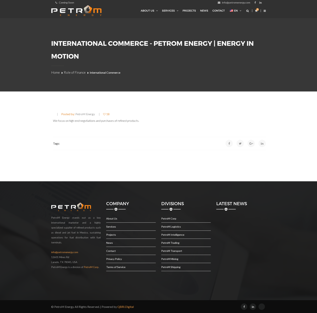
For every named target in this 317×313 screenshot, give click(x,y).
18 (108, 114)
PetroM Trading (170, 242)
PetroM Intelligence (172, 234)
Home (55, 72)
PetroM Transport (171, 250)
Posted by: (78, 114)
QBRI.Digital (125, 306)
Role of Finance (75, 72)
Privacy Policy (114, 258)
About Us (147, 10)
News (204, 10)
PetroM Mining (169, 258)
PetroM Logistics (171, 226)
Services (168, 10)
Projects (189, 10)
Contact (218, 10)
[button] (265, 10)
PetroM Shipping (171, 267)
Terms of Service (115, 267)
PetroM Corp (168, 218)
